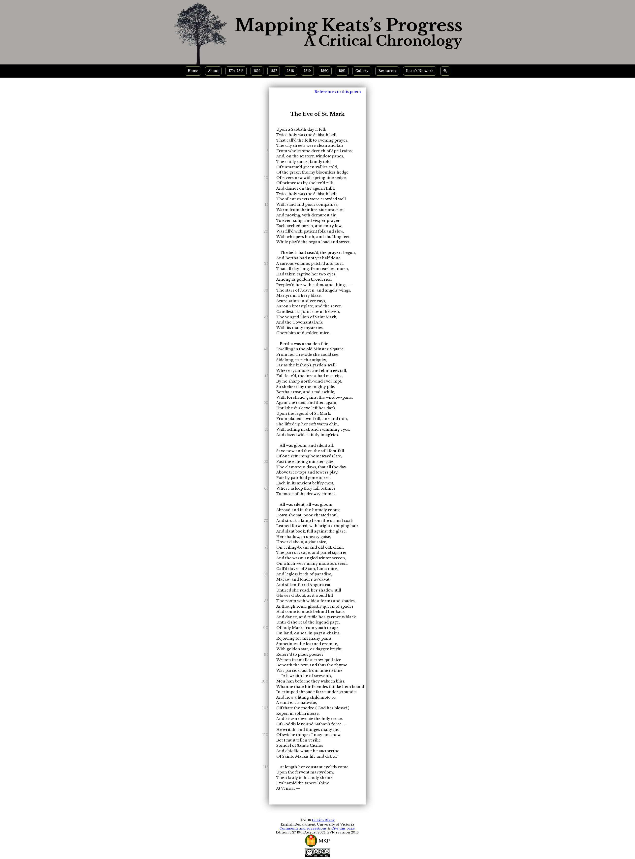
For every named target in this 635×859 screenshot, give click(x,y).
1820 (324, 71)
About (213, 71)
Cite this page (343, 828)
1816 (257, 71)
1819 (307, 71)
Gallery (361, 71)
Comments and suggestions (303, 828)
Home (193, 71)
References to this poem (338, 91)
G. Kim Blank (323, 820)
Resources (387, 71)
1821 (342, 71)
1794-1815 (236, 71)
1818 (290, 71)
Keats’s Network (419, 71)
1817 (273, 71)
